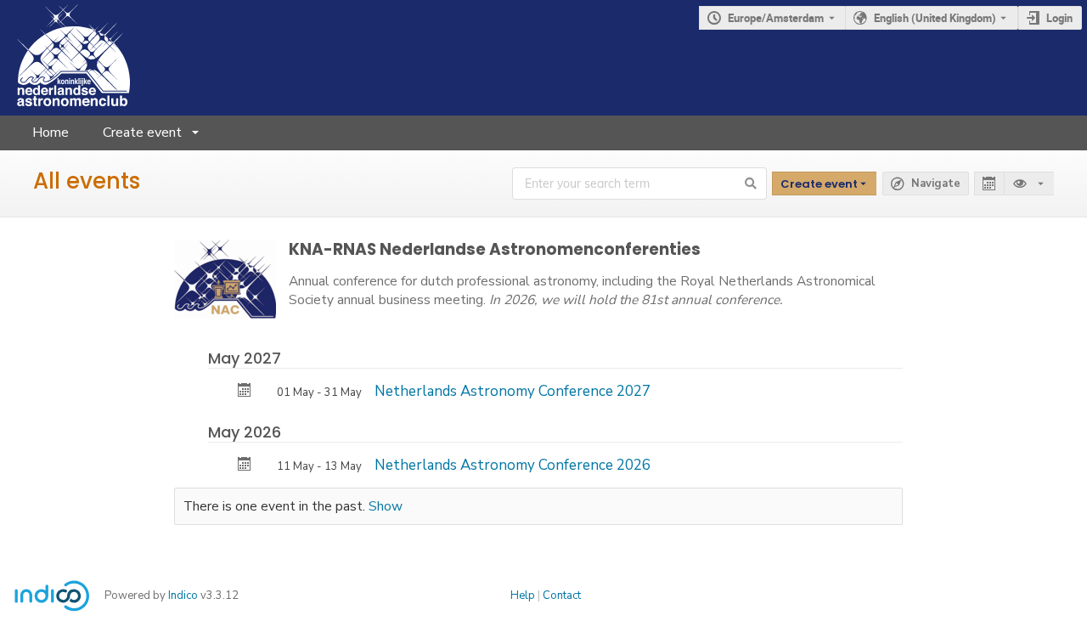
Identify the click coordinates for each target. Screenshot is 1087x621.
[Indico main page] (65, 58)
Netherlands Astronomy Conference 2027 (513, 391)
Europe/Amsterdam (776, 17)
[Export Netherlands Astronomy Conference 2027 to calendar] (244, 392)
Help (522, 595)
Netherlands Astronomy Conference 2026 (513, 465)
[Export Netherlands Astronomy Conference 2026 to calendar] (244, 466)
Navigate (935, 183)
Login (1059, 17)
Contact (562, 595)
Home (50, 132)
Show (386, 506)
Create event (142, 132)
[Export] (989, 184)
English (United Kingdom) (935, 17)
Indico (183, 595)
